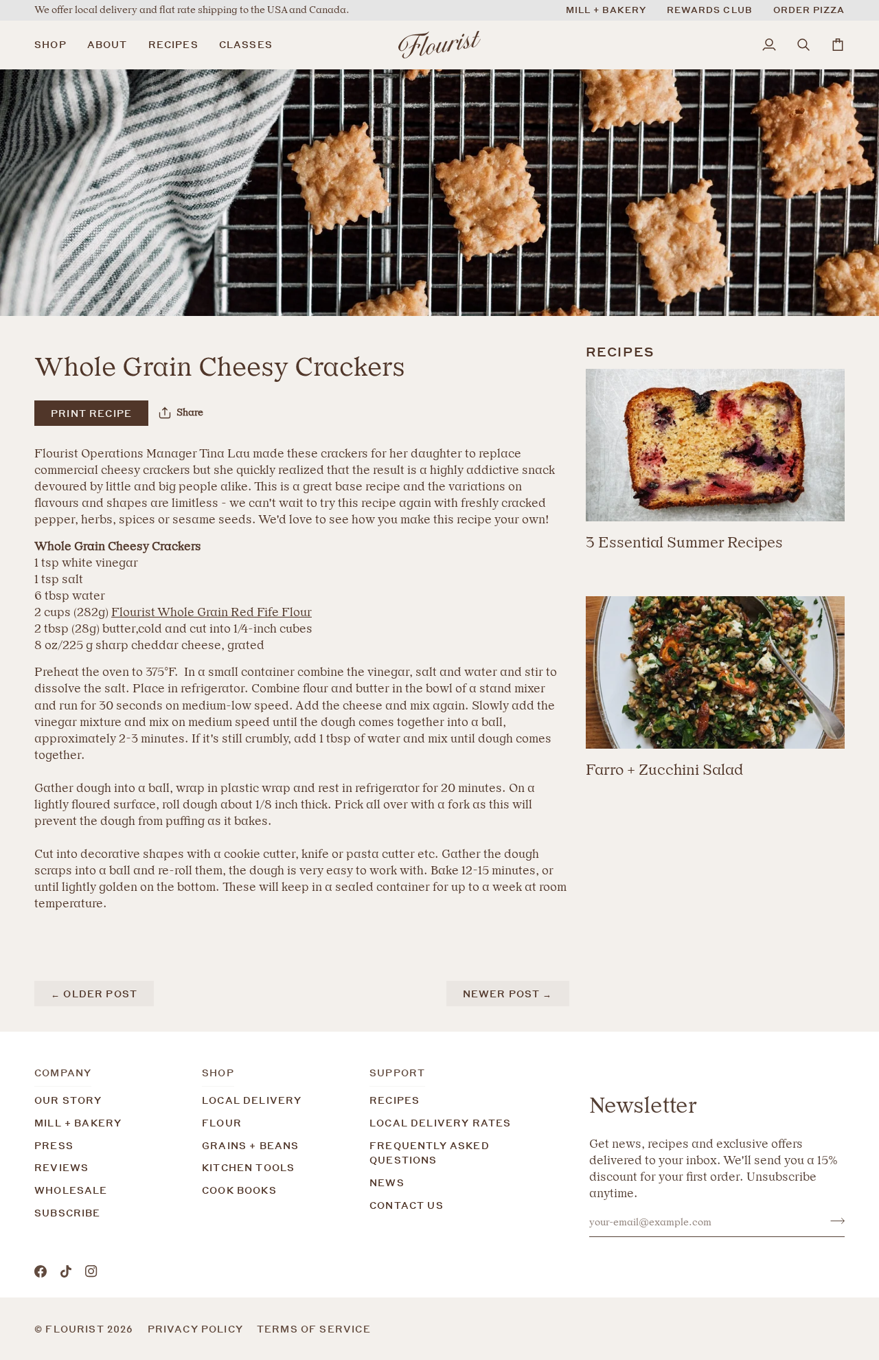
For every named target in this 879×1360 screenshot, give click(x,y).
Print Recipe (91, 413)
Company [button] (62, 1072)
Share (189, 412)
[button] (55, 45)
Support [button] (397, 1072)
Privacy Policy (195, 1329)
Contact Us (406, 1205)
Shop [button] (218, 1072)
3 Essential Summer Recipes (684, 542)
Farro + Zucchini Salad (664, 769)
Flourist (76, 1329)
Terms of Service (314, 1329)
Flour (222, 1123)
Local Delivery (251, 1100)
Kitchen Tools (248, 1167)
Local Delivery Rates (440, 1123)
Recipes (394, 1100)
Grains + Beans (250, 1145)
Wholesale (71, 1190)
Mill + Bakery (78, 1123)
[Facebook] (40, 1271)
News (386, 1182)
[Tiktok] (65, 1271)
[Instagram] (91, 1271)
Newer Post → (508, 993)
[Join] (833, 1221)
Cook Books (239, 1190)
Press (53, 1145)
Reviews (61, 1167)
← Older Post (94, 993)
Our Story (68, 1100)
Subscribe (67, 1213)
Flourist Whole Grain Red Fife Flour (211, 612)
